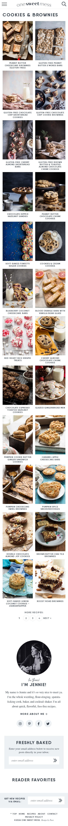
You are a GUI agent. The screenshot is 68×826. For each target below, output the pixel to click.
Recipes (31, 814)
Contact (52, 814)
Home (22, 814)
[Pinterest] (29, 723)
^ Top (13, 814)
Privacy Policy (34, 817)
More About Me (32, 714)
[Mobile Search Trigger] (65, 4)
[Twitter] (48, 723)
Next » (47, 618)
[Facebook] (38, 723)
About (41, 814)
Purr (51, 820)
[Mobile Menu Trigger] (2, 4)
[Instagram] (20, 723)
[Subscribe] (55, 760)
